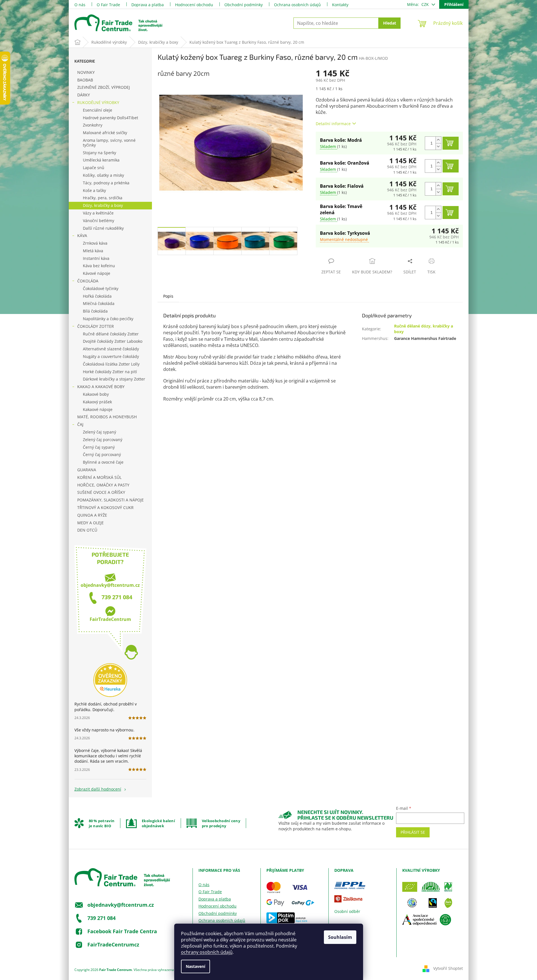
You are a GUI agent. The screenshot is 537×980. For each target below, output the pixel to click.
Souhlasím (340, 937)
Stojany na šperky (99, 152)
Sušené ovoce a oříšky (101, 492)
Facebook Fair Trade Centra (122, 931)
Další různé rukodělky (103, 228)
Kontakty (340, 4)
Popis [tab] (168, 296)
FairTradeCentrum (110, 619)
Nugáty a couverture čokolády (111, 356)
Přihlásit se (413, 832)
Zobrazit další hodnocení (97, 789)
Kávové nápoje (96, 273)
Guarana (86, 469)
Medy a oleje (90, 522)
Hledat (389, 23)
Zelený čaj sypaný (99, 432)
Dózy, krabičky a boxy (103, 205)
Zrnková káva (95, 243)
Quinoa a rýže (92, 515)
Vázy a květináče (98, 213)
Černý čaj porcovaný (102, 454)
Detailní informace (333, 123)
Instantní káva (96, 258)
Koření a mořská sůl (99, 477)
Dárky (83, 95)
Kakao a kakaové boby (101, 386)
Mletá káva (93, 250)
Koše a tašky (94, 190)
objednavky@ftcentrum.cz (110, 585)
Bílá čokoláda (95, 311)
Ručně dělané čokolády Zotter (111, 334)
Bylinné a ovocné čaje (103, 462)
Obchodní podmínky (243, 4)
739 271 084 (116, 597)
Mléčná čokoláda (98, 303)
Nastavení (195, 966)
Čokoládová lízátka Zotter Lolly (111, 364)
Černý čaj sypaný (99, 447)
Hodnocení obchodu (194, 4)
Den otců (87, 530)
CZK (425, 4)
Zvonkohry (92, 125)
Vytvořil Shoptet (448, 968)
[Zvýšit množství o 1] (438, 140)
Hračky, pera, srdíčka (102, 197)
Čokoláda (87, 281)
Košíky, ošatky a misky (103, 175)
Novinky (86, 72)
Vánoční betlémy (98, 220)
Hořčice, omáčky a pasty (103, 485)
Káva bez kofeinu (99, 265)
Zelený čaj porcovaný (102, 439)
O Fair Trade (108, 4)
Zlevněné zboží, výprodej (103, 87)
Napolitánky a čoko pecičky (108, 318)
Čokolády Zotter (95, 326)
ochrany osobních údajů (207, 952)
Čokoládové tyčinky (100, 288)
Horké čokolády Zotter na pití (110, 371)
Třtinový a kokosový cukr (105, 507)
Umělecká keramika (101, 160)
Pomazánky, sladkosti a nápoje (110, 500)
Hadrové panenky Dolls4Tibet (110, 117)
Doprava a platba (147, 4)
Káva (82, 235)
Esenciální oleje (97, 110)
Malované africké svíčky (105, 132)
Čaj (80, 424)
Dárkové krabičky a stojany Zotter (114, 379)
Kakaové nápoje (97, 409)
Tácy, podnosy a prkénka (106, 182)
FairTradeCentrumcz (113, 944)
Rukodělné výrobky (98, 102)
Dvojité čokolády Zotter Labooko (112, 341)
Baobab (85, 80)
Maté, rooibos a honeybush (107, 416)
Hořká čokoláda (97, 296)
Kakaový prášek (97, 401)
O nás (79, 4)
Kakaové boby (96, 394)
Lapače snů (93, 167)
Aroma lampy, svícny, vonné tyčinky (109, 143)
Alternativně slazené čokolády (111, 348)
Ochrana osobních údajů (297, 4)
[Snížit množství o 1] (438, 146)
